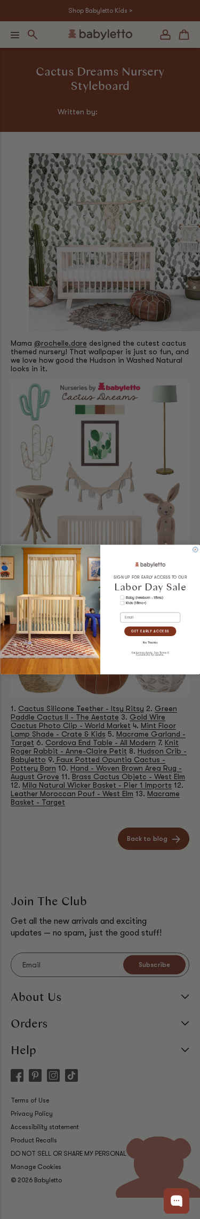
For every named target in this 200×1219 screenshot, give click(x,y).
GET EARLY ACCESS (150, 631)
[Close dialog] (195, 549)
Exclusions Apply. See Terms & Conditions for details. (150, 653)
